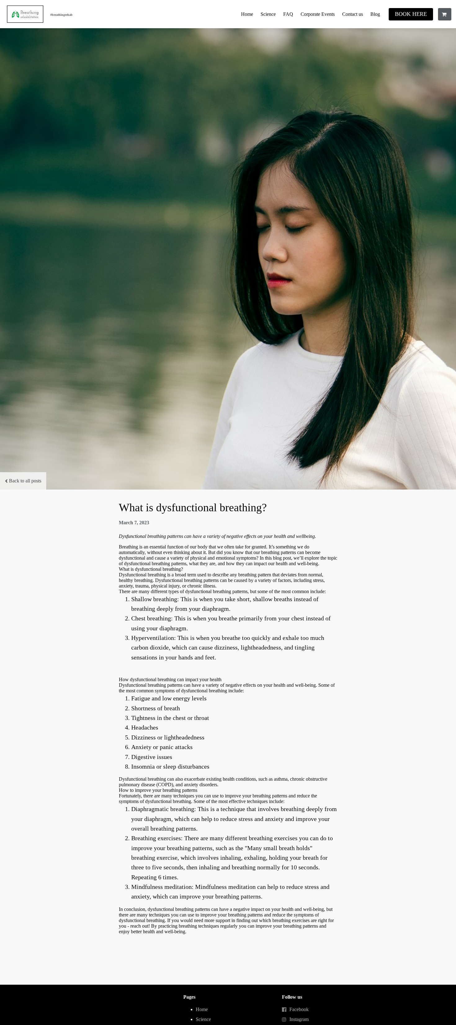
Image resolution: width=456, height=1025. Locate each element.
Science (268, 14)
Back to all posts (25, 480)
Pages (189, 997)
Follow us (292, 997)
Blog (375, 14)
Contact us (352, 14)
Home (247, 14)
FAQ (288, 14)
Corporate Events (318, 14)
